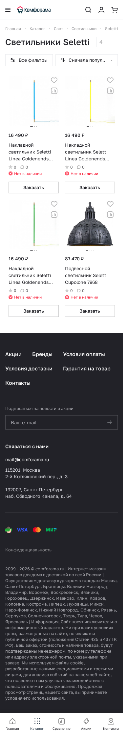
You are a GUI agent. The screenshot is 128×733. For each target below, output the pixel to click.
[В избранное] (54, 80)
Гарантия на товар (87, 368)
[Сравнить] (54, 91)
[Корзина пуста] (114, 10)
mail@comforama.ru (27, 459)
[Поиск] (88, 10)
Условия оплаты (84, 354)
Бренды (42, 354)
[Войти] (101, 10)
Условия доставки (29, 368)
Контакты (18, 383)
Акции (13, 354)
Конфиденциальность (28, 549)
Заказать (33, 187)
